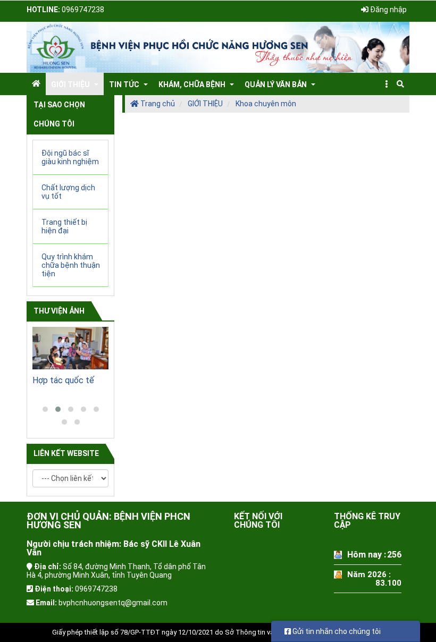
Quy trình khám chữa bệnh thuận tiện (70, 265)
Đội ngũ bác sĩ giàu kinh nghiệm (70, 157)
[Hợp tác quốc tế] (70, 348)
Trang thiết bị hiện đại (64, 226)
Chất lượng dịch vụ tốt (68, 191)
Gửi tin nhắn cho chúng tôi (336, 631)
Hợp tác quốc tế (63, 380)
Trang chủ (157, 103)
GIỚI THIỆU (205, 103)
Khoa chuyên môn (266, 103)
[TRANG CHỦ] (36, 83)
